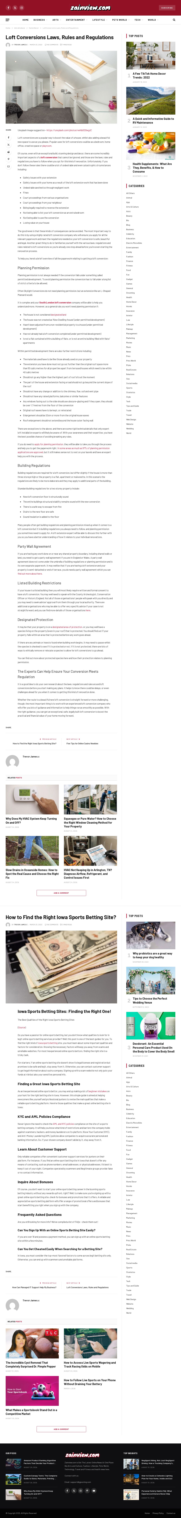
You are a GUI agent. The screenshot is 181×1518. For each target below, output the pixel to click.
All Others (130, 193)
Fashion (129, 256)
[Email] (8, 166)
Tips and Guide (132, 406)
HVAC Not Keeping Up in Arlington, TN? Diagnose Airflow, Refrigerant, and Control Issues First (88, 873)
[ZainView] (90, 8)
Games (129, 283)
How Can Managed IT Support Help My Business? (34, 1287)
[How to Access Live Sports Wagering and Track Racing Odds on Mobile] (90, 1343)
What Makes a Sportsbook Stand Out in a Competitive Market (31, 1411)
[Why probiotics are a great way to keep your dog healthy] (150, 935)
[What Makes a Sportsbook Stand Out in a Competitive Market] (32, 1391)
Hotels (129, 306)
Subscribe (167, 8)
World (152, 20)
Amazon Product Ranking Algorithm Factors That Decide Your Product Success (40, 1462)
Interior (129, 315)
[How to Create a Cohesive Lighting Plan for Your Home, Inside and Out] (131, 1479)
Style (128, 397)
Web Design (131, 419)
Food (128, 270)
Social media (131, 383)
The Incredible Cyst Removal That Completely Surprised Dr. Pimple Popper (31, 1364)
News (128, 351)
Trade (128, 410)
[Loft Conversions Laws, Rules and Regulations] (61, 87)
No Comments (52, 45)
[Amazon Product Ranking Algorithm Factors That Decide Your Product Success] (13, 1464)
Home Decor (131, 302)
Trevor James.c (21, 45)
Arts (55, 20)
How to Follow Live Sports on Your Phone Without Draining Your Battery (90, 1382)
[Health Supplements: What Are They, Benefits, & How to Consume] (150, 146)
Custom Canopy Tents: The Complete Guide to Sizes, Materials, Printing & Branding (40, 1477)
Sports (129, 388)
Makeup (129, 329)
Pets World (119, 20)
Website (129, 424)
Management (131, 333)
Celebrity (130, 234)
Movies (129, 342)
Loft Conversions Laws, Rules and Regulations (87, 1287)
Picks (128, 365)
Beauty (129, 216)
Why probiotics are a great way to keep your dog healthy (152, 955)
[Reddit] (8, 152)
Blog (128, 225)
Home (25, 20)
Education (130, 238)
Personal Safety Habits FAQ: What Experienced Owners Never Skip (157, 1492)
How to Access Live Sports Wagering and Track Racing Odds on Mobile (90, 1364)
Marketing (130, 338)
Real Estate (131, 369)
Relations (130, 374)
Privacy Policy (158, 1513)
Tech (137, 20)
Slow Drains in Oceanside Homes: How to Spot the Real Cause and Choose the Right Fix (32, 873)
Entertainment (75, 20)
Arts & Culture (132, 207)
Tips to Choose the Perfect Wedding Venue (150, 1000)
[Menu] (7, 20)
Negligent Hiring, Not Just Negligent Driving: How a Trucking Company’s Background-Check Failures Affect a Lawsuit (158, 1462)
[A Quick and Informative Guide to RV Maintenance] (150, 100)
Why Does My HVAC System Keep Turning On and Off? (31, 820)
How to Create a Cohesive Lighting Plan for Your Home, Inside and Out (157, 1477)
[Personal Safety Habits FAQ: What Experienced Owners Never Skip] (131, 1494)
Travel (129, 415)
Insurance (130, 311)
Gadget (129, 279)
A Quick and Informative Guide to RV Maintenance (153, 120)
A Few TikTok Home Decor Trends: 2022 (149, 75)
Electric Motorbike (134, 243)
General (129, 288)
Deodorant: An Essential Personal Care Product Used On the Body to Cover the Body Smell (153, 1047)
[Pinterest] (8, 159)
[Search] (173, 20)
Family (129, 252)
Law (128, 320)
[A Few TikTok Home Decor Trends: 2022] (150, 55)
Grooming (130, 293)
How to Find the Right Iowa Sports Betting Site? (34, 743)
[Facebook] (8, 137)
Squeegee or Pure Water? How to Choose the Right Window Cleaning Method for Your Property (90, 822)
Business (39, 20)
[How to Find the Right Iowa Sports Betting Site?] (61, 967)
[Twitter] (8, 145)
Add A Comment (61, 893)
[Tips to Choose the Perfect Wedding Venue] (150, 980)
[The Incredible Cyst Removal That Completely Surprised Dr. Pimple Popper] (32, 1343)
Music (128, 347)
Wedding (130, 428)
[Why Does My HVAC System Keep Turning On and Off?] (32, 800)
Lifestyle (98, 20)
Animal (129, 197)
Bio (127, 220)
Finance (129, 261)
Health (129, 297)
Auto (128, 211)
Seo (128, 379)
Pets (128, 356)
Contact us (171, 1513)
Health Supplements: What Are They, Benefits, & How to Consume (152, 167)
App (128, 202)
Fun (127, 274)
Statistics (130, 392)
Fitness (129, 265)
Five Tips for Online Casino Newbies (82, 743)
